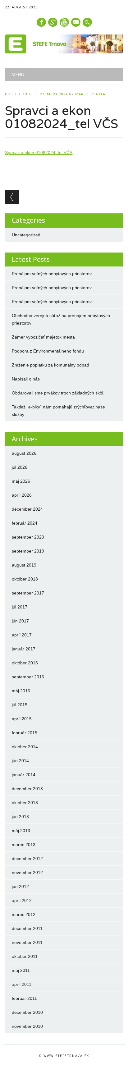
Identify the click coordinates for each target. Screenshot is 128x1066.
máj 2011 (21, 970)
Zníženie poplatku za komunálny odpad (50, 364)
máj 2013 (21, 830)
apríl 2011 (21, 984)
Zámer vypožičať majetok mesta (43, 337)
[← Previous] (12, 197)
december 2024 (27, 509)
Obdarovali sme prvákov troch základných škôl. (58, 392)
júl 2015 (19, 704)
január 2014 (23, 774)
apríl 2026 (22, 495)
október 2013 (25, 802)
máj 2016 (21, 690)
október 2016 (25, 662)
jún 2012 (20, 886)
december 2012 (27, 858)
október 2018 (25, 578)
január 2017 (23, 648)
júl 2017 (19, 606)
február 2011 (24, 998)
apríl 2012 (22, 900)
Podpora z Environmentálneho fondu (48, 350)
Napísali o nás (26, 378)
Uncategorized (26, 234)
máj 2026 (21, 481)
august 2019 (24, 565)
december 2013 (27, 788)
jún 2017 (20, 620)
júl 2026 (19, 467)
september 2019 (28, 551)
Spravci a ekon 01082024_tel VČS (38, 152)
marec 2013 (23, 844)
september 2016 (28, 676)
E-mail (76, 23)
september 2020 (28, 537)
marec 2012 (23, 914)
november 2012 (27, 872)
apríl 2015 (22, 718)
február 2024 (24, 523)
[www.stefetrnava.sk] (64, 51)
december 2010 (27, 1012)
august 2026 (24, 453)
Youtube (64, 22)
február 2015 (24, 732)
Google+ (52, 22)
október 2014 (25, 746)
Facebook (41, 22)
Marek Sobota (90, 94)
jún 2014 (20, 760)
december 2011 (27, 928)
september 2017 (28, 592)
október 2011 (25, 956)
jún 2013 (20, 816)
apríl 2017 (22, 634)
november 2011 (27, 942)
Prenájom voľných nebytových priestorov (52, 273)
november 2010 (27, 1026)
